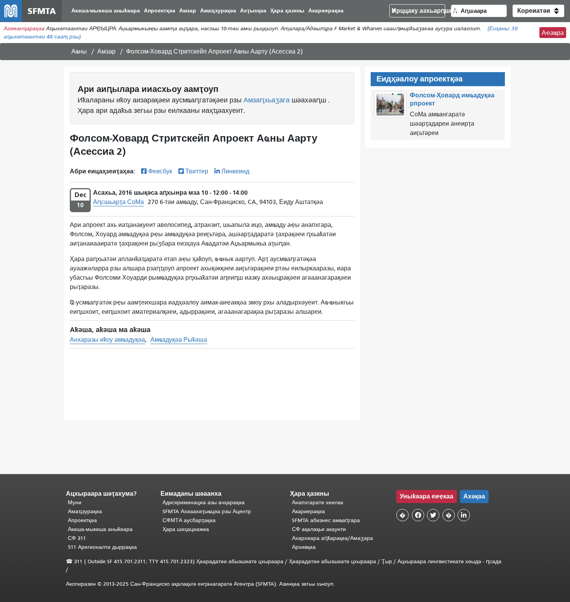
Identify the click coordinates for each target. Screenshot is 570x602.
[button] (538, 11)
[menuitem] (105, 11)
